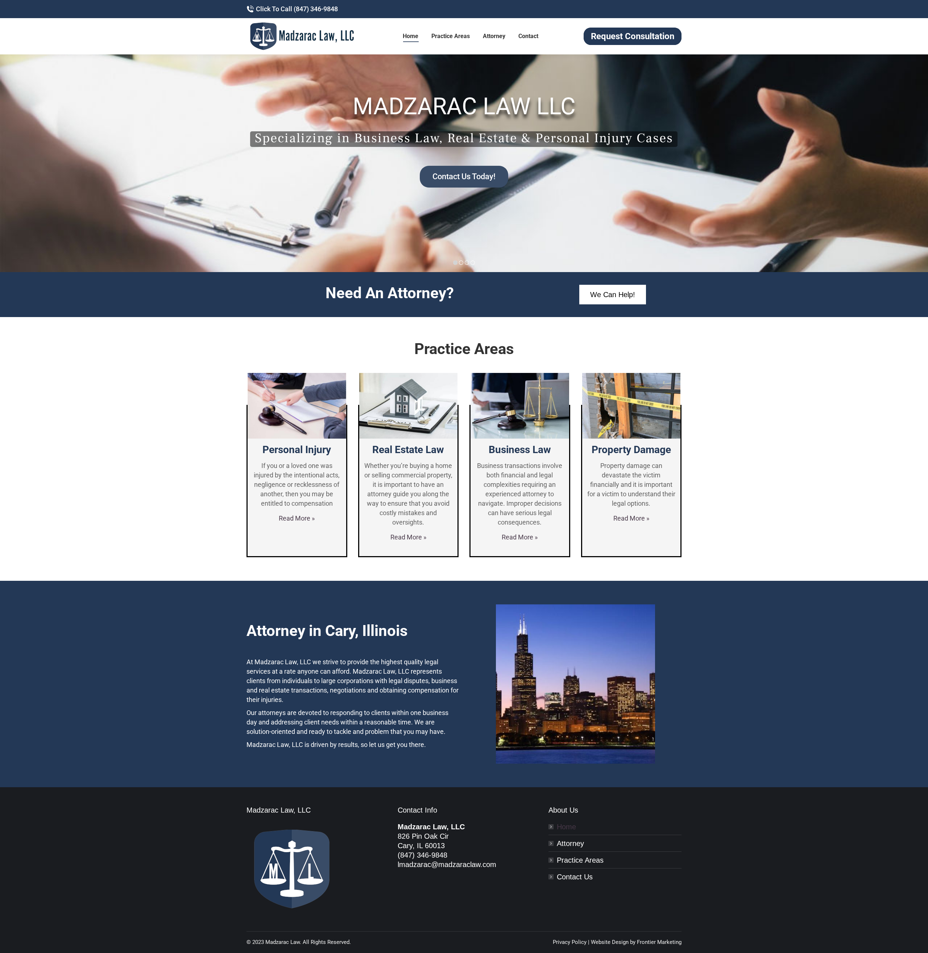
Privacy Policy (570, 942)
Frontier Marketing (659, 942)
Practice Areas (580, 860)
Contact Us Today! (464, 176)
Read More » (297, 518)
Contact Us (575, 877)
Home (566, 827)
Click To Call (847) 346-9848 (297, 9)
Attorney (570, 843)
